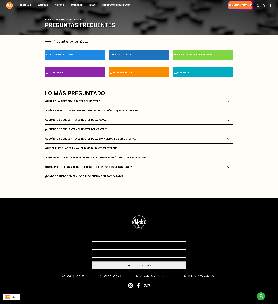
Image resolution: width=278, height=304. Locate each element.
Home (48, 19)
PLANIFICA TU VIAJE (240, 5)
